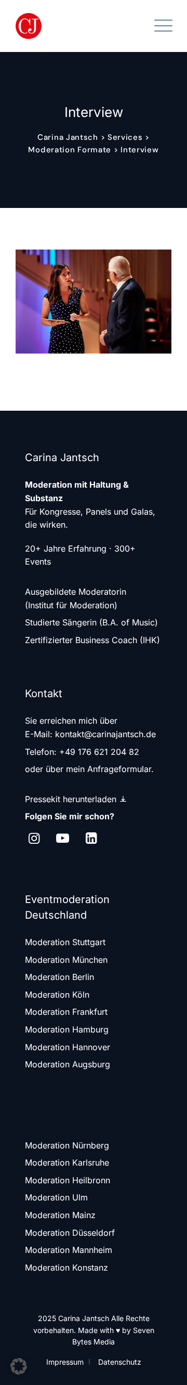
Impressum (65, 1361)
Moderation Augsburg (67, 1064)
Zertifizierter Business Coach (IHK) (92, 640)
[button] (18, 1366)
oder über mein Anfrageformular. (89, 769)
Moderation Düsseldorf (70, 1232)
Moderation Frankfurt (66, 1012)
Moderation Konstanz (66, 1267)
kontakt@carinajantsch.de (105, 734)
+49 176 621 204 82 (99, 752)
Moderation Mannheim (68, 1250)
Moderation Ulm (56, 1197)
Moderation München (66, 960)
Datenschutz (119, 1361)
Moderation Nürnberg (67, 1145)
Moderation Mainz (60, 1215)
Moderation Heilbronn (67, 1180)
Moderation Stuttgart (65, 942)
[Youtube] (63, 838)
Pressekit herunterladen (72, 799)
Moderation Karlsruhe (67, 1162)
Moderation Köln (57, 994)
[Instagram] (34, 838)
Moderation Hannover (67, 1047)
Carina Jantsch (83, 1318)
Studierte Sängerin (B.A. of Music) (91, 622)
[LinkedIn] (91, 838)
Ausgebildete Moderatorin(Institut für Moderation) (75, 598)
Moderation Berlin (59, 977)
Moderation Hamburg (67, 1029)
